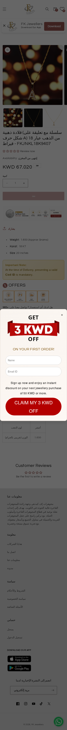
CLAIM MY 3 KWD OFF (33, 406)
